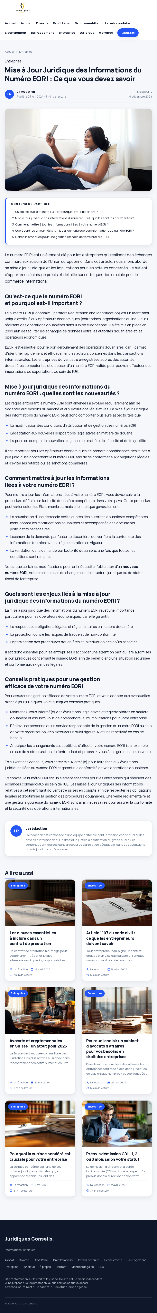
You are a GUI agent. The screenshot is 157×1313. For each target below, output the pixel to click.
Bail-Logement (42, 32)
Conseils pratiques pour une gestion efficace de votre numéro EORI (62, 237)
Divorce (42, 23)
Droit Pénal (61, 23)
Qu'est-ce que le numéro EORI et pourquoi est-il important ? (56, 212)
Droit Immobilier (87, 23)
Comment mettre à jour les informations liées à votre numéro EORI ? (62, 224)
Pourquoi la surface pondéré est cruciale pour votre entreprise (40, 1156)
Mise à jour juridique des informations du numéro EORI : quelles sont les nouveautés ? (74, 218)
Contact (128, 33)
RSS (101, 1267)
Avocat (26, 23)
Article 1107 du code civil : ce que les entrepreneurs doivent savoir (110, 938)
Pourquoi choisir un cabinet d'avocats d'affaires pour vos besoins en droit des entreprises (112, 1049)
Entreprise (66, 32)
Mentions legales (83, 1267)
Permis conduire (117, 23)
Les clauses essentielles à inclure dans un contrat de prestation (33, 938)
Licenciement (15, 32)
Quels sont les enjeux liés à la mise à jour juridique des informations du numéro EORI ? (74, 230)
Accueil (10, 23)
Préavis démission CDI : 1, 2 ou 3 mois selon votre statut (112, 1156)
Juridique (87, 32)
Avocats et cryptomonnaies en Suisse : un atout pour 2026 (38, 1043)
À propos (106, 32)
